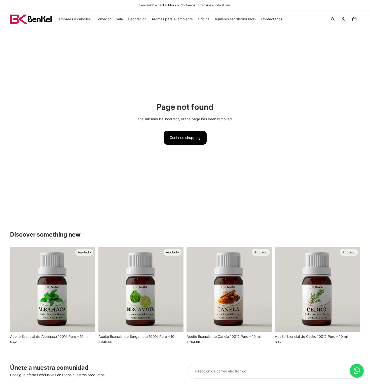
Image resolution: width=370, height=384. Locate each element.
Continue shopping (185, 137)
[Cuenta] (343, 19)
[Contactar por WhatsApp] (357, 371)
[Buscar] (332, 19)
